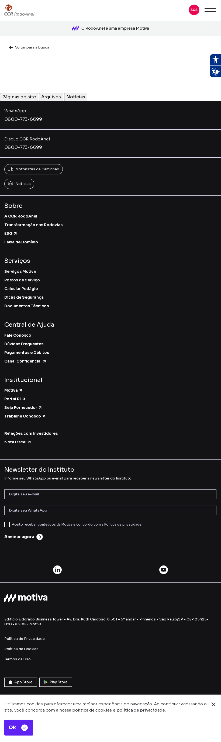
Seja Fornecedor (20, 407)
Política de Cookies (21, 649)
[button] (194, 10)
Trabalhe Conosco (22, 416)
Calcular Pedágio (21, 289)
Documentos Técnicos (26, 306)
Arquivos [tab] (51, 97)
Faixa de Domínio (21, 242)
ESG (8, 233)
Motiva (11, 390)
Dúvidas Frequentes (23, 344)
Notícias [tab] (75, 97)
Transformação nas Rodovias (33, 225)
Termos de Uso (17, 659)
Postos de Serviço (22, 280)
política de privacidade (141, 710)
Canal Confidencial (23, 361)
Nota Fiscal (15, 442)
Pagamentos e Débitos (26, 352)
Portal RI (12, 399)
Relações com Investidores (31, 433)
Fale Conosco (17, 335)
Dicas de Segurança (24, 297)
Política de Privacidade (24, 638)
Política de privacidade (122, 524)
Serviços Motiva (20, 271)
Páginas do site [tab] (19, 97)
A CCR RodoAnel (20, 216)
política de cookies (92, 710)
